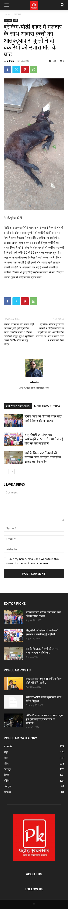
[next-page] (12, 471)
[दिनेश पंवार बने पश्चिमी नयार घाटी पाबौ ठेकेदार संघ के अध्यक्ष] (13, 420)
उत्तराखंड (17, 14)
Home (7, 14)
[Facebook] (7, 69)
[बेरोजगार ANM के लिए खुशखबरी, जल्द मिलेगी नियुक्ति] (13, 702)
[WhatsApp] (33, 69)
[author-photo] (34, 377)
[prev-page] (6, 471)
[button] (6, 5)
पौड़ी (15, 20)
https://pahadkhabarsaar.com (34, 387)
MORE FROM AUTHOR (47, 406)
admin (10, 60)
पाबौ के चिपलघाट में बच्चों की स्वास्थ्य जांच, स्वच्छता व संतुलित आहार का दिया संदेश (43, 457)
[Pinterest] (25, 69)
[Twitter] (16, 69)
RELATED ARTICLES (18, 406)
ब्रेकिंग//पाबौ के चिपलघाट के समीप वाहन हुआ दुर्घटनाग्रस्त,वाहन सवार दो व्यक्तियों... (44, 719)
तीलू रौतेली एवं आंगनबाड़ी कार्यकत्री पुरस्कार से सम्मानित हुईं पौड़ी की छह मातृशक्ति (44, 439)
